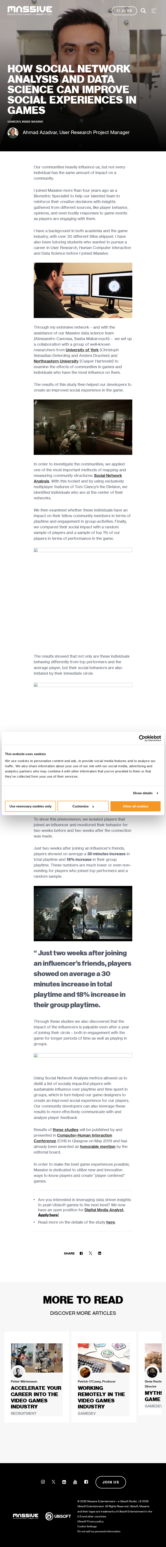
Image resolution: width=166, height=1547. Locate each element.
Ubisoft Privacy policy (90, 1521)
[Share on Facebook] (81, 1253)
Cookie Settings (87, 1526)
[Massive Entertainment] (30, 11)
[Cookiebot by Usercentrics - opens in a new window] (142, 738)
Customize (80, 806)
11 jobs (124, 10)
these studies (65, 1129)
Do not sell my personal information (98, 1531)
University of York (82, 349)
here (110, 1222)
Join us (110, 1482)
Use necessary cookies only (30, 806)
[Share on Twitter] (90, 1253)
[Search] (143, 10)
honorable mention (97, 1146)
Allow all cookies (135, 806)
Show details (143, 793)
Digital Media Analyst (104, 1209)
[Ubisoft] (61, 1516)
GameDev (14, 121)
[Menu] (153, 10)
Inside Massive (32, 121)
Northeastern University (56, 361)
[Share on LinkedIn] (99, 1253)
